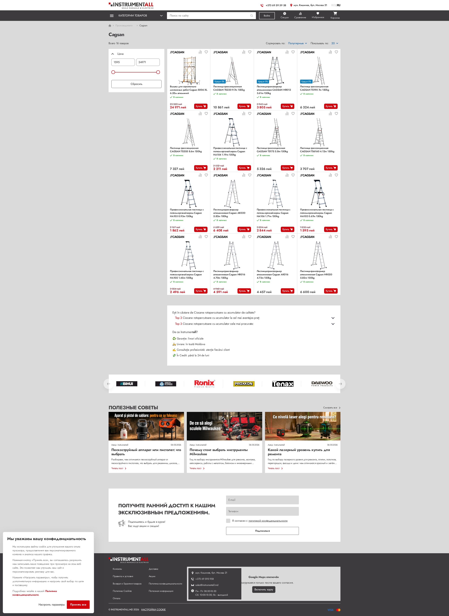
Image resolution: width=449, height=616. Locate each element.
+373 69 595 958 (204, 579)
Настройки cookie (153, 609)
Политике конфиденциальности (34, 593)
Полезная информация (161, 591)
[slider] (113, 72)
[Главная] (131, 5)
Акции (152, 576)
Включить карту (263, 589)
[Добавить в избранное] (206, 52)
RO (333, 5)
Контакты (117, 569)
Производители (124, 25)
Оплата (116, 598)
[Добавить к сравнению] (200, 52)
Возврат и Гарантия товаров (127, 583)
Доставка (153, 569)
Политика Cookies (122, 591)
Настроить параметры (52, 604)
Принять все (78, 604)
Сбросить (136, 84)
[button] (251, 15)
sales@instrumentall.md (206, 585)
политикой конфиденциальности (268, 521)
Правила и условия (123, 576)
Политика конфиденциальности (165, 583)
